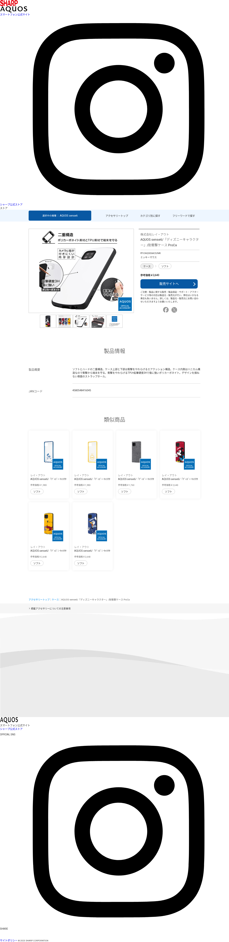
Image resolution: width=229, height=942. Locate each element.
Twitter (175, 310)
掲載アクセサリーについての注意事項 (50, 608)
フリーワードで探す (183, 215)
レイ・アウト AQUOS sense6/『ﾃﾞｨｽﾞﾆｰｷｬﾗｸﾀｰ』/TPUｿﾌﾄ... (136, 479)
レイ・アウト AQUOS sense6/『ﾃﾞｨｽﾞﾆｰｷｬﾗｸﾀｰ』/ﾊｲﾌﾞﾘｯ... (48, 479)
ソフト (165, 266)
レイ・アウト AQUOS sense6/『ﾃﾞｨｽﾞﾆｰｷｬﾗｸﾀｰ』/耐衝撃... (180, 479)
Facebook (166, 310)
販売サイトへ (169, 284)
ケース (147, 266)
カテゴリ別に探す (150, 215)
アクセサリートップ (117, 215)
